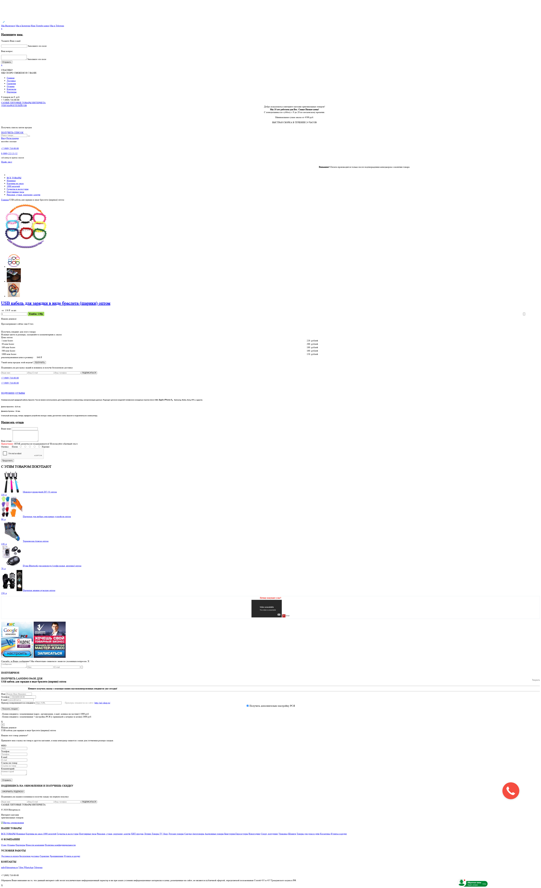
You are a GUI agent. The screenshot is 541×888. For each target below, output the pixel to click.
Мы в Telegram (57, 25)
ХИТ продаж (137, 833)
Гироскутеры (241, 833)
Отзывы (11, 86)
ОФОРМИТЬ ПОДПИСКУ (13, 791)
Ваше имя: (6, 428)
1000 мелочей (13, 186)
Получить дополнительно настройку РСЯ (272, 705)
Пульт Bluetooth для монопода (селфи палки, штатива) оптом (52, 565)
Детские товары (176, 833)
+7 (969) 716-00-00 (10, 148)
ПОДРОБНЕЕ (8, 393)
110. (4, 494)
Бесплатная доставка (29, 856)
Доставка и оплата (10, 856)
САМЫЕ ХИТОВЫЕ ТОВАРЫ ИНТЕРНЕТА (23, 804)
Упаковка (283, 833)
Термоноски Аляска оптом (35, 541)
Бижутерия (229, 833)
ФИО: (4, 745)
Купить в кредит (339, 833)
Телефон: (5, 751)
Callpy (484, 884)
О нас (4, 845)
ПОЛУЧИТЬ (40, 362)
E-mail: (4, 757)
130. (4, 544)
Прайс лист (6, 162)
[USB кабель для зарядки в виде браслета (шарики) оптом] (25, 249)
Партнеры (11, 92)
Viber (21, 867)
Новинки (11, 180)
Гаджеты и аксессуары (17, 189)
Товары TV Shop (160, 833)
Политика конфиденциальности (60, 845)
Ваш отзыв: (6, 441)
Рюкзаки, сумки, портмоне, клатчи (23, 194)
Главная (10, 78)
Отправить (6, 780)
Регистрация (12, 138)
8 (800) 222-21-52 (9, 153)
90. (3, 519)
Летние (148, 833)
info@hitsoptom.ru (9, 867)
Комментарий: (8, 768)
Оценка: (5, 446)
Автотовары (198, 833)
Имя (3, 694)
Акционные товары (214, 833)
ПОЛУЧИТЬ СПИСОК (12, 132)
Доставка (11, 80)
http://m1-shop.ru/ (102, 702)
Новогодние (254, 833)
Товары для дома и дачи (308, 833)
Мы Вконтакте (8, 25)
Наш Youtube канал (40, 25)
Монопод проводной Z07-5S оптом (40, 492)
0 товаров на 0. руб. (10, 97)
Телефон (5, 697)
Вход (3, 138)
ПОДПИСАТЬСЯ (89, 373)
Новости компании (35, 845)
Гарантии (11, 83)
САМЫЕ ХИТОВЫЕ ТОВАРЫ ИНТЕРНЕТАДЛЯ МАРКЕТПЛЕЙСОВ (23, 104)
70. (3, 568)
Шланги (292, 833)
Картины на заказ (15, 183)
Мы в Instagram (23, 25)
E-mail (4, 699)
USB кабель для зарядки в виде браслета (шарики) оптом (55, 303)
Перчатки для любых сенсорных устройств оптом (47, 516)
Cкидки (188, 833)
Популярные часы (15, 192)
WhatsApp (29, 867)
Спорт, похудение (269, 833)
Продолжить (7, 461)
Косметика (325, 833)
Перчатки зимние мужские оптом (39, 590)
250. (4, 593)
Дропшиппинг (57, 856)
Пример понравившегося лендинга (18, 702)
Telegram (38, 867)
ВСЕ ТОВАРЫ (14, 177)
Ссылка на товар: (9, 763)
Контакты (11, 89)
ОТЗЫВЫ (20, 393)
